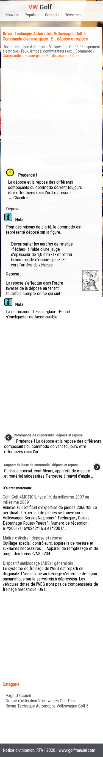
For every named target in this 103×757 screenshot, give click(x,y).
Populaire (32, 15)
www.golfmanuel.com (77, 750)
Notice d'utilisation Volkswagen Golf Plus (40, 700)
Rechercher (74, 15)
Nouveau (12, 15)
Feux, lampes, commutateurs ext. (47, 51)
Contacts (52, 15)
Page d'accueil (18, 695)
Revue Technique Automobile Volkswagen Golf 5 (41, 47)
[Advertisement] (51, 109)
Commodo (84, 51)
